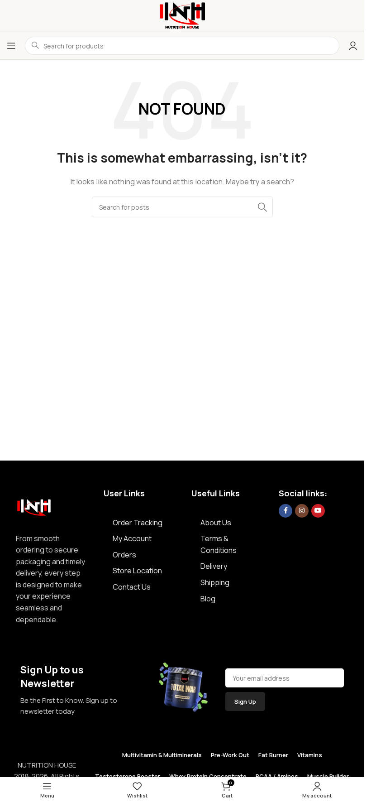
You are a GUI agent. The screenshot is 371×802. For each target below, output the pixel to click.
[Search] (262, 207)
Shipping (214, 582)
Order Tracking (137, 523)
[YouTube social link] (318, 511)
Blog (207, 599)
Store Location (137, 571)
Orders (124, 555)
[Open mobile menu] (11, 46)
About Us (215, 523)
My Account (132, 538)
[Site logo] (182, 15)
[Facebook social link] (285, 511)
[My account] (353, 46)
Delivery (213, 566)
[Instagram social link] (302, 511)
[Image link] (34, 505)
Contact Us (132, 587)
